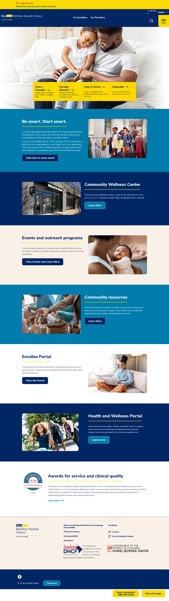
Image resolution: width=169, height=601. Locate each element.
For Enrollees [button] (80, 17)
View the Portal (35, 380)
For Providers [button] (98, 17)
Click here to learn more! (40, 158)
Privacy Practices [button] (72, 531)
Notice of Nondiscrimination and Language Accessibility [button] (83, 526)
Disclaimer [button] (68, 540)
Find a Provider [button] (153, 593)
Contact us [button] (52, 583)
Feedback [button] (112, 525)
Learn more (99, 440)
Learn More (95, 205)
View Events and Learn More (43, 261)
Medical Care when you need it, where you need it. (36, 6)
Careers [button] (115, 532)
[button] (151, 21)
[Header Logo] (13, 15)
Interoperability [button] (71, 536)
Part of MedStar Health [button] (122, 536)
